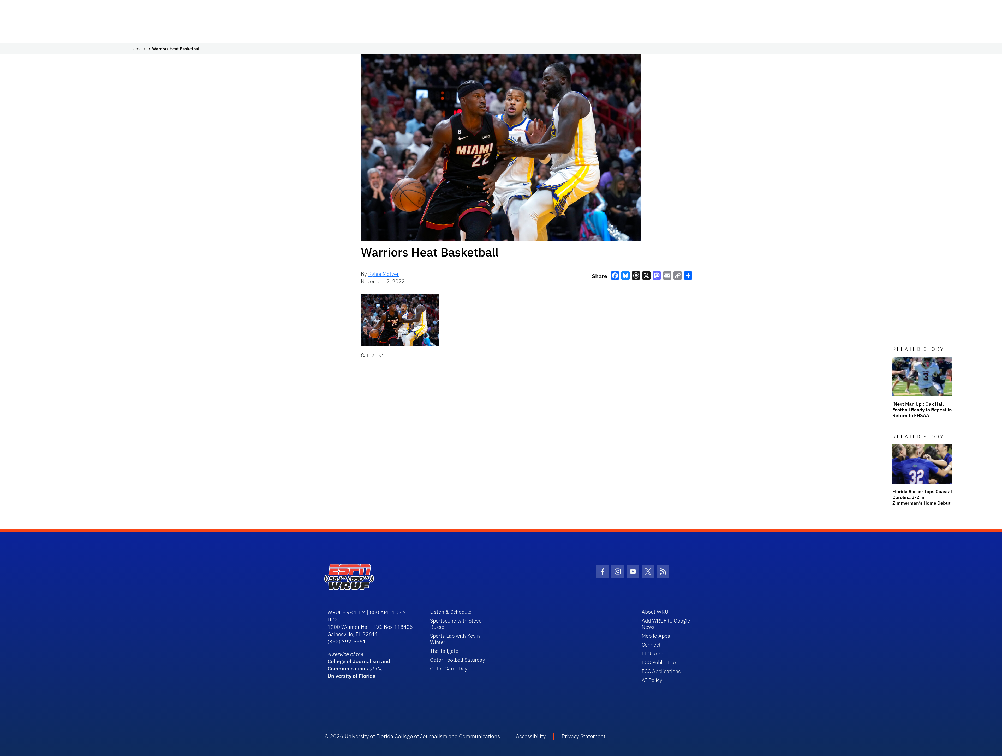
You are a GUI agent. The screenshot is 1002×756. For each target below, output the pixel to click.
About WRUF (656, 611)
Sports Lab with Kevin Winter (455, 638)
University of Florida (351, 675)
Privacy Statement (583, 736)
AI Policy (652, 680)
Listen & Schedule (451, 611)
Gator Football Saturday (457, 659)
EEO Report (655, 653)
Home (136, 48)
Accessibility (531, 736)
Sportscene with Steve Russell (456, 623)
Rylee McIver (383, 273)
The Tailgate (444, 650)
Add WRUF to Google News (666, 623)
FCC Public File (659, 662)
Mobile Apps (656, 635)
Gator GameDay (448, 668)
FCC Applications (661, 671)
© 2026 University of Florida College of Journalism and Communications (412, 736)
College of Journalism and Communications (358, 665)
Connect (651, 644)
